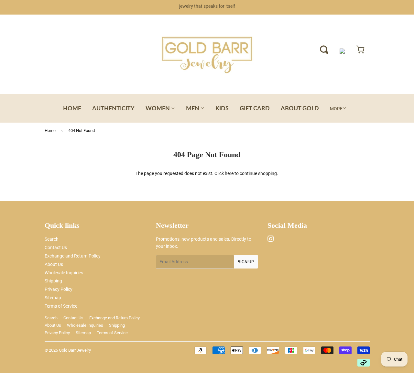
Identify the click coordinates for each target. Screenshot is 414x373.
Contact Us (56, 247)
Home (72, 108)
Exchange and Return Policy (73, 255)
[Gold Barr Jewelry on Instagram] (270, 239)
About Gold (300, 108)
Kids (222, 108)
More (336, 108)
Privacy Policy (58, 289)
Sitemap (53, 297)
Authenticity (113, 108)
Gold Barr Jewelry (75, 350)
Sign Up (246, 261)
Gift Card (255, 108)
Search (52, 239)
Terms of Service (61, 306)
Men (193, 108)
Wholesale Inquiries (64, 272)
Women (158, 108)
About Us (54, 264)
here (229, 173)
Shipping (53, 280)
